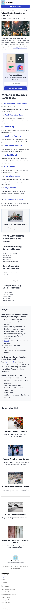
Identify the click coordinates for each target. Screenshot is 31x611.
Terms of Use (5, 597)
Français (4, 582)
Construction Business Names (15, 487)
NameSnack (9, 362)
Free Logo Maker (15, 75)
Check (6, 341)
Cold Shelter (9, 167)
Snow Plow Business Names (15, 225)
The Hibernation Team (14, 115)
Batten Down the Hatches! (15, 103)
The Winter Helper (12, 176)
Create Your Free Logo (15, 88)
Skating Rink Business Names (15, 459)
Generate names (15, 6)
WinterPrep (9, 127)
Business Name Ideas (8, 589)
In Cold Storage (11, 155)
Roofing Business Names (15, 514)
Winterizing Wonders (13, 146)
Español (3, 579)
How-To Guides (6, 592)
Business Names (11, 10)
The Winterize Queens (13, 199)
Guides (3, 10)
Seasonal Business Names (15, 431)
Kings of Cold (10, 188)
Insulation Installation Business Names (15, 541)
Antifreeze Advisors (13, 136)
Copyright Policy (6, 600)
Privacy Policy (5, 602)
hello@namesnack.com (8, 594)
